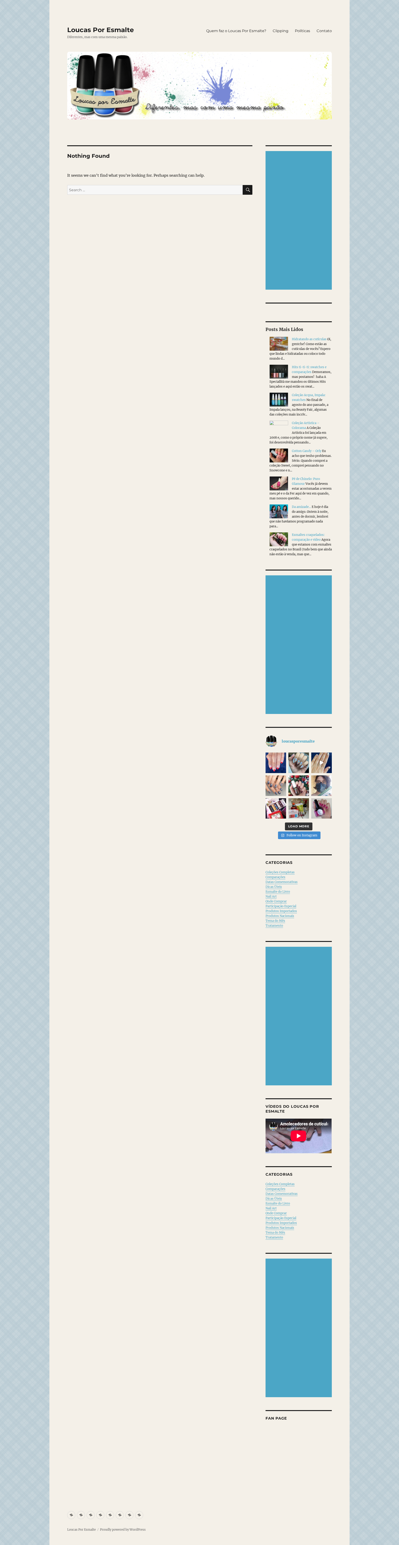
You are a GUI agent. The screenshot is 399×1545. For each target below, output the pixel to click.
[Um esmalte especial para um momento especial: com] (321, 785)
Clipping (280, 31)
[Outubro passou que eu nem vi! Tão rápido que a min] (321, 808)
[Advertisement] (299, 221)
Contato (324, 31)
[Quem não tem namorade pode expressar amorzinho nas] (276, 763)
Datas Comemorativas (282, 882)
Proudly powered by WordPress (123, 1530)
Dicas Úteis (274, 887)
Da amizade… (301, 507)
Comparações (275, 877)
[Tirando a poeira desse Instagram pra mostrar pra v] (276, 808)
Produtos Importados (281, 911)
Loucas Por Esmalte (100, 30)
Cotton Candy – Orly (306, 451)
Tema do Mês (275, 921)
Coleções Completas (280, 872)
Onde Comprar (276, 901)
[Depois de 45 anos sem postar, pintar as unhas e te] (298, 785)
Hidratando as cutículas (309, 339)
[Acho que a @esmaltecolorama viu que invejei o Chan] (298, 808)
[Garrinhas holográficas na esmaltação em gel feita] (298, 763)
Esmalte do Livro (278, 892)
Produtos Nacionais (280, 916)
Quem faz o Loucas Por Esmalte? (236, 31)
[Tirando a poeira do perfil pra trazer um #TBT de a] (276, 785)
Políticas (302, 31)
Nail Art (271, 896)
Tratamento (274, 926)
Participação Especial (281, 906)
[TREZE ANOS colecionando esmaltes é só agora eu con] (321, 763)
